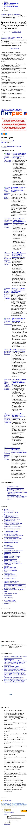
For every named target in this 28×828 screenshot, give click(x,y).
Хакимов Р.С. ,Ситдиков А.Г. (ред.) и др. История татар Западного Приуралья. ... (18, 290)
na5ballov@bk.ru (7, 800)
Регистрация (7, 824)
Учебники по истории (9, 574)
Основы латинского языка (11, 512)
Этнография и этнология (10, 575)
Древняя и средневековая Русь (12, 552)
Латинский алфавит (9, 516)
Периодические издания (10, 570)
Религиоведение (8, 573)
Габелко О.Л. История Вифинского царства (15, 656)
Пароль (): (12, 817)
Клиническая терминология (11, 522)
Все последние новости (10, 601)
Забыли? (13, 817)
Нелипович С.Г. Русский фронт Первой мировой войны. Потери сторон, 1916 (14, 681)
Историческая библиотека (14, 146)
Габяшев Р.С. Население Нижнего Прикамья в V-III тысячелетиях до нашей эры (19, 155)
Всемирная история (9, 548)
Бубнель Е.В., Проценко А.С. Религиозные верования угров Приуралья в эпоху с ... (19, 255)
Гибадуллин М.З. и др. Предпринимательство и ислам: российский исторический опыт (15, 488)
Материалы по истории (10, 578)
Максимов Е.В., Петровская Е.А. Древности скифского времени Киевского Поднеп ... (19, 450)
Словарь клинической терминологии (13, 535)
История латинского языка (11, 515)
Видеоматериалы (8, 597)
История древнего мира (10, 560)
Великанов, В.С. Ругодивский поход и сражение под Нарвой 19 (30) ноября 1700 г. (15, 678)
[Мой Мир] (6, 134)
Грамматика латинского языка (12, 519)
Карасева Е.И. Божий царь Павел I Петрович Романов (13, 658)
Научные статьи (8, 595)
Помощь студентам (9, 510)
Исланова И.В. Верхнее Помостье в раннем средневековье (18, 320)
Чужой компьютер (13, 821)
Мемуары (6, 566)
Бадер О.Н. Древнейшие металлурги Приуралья (18, 350)
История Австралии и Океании (12, 556)
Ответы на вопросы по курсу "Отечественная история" (11, 581)
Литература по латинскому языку (12, 526)
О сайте (6, 509)
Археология (4, 147)
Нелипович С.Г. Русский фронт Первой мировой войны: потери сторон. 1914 (14, 672)
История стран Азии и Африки (12, 561)
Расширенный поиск (9, 600)
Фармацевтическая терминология (13, 523)
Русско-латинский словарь (11, 531)
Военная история (8, 546)
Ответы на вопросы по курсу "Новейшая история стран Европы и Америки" (15, 584)
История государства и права (11, 557)
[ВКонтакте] (1, 134)
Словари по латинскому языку (12, 528)
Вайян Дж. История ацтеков (11, 666)
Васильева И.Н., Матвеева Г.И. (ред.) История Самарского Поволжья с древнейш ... (19, 382)
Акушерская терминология (11, 534)
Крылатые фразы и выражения (12, 524)
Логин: (9, 816)
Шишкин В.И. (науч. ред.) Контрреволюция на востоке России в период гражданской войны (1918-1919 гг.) (17, 497)
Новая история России (10, 567)
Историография (8, 553)
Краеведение (7, 564)
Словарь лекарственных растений (13, 538)
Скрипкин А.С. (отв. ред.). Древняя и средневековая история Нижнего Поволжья (19, 221)
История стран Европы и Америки (13, 563)
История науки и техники (10, 559)
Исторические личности (10, 554)
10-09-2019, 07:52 (16, 32)
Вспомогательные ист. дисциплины (13, 550)
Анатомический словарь (10, 532)
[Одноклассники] (4, 134)
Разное (5, 571)
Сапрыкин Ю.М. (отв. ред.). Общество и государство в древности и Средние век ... (19, 416)
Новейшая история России (11, 568)
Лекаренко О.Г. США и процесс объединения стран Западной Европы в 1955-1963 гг (17, 492)
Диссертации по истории (10, 593)
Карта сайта (7, 603)
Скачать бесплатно (14, 48)
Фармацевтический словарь (11, 537)
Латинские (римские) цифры (11, 517)
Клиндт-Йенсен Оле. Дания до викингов (15, 667)
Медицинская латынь (9, 520)
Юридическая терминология (11, 539)
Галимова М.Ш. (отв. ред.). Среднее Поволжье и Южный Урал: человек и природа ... (18, 189)
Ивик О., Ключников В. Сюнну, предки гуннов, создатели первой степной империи (15, 670)
